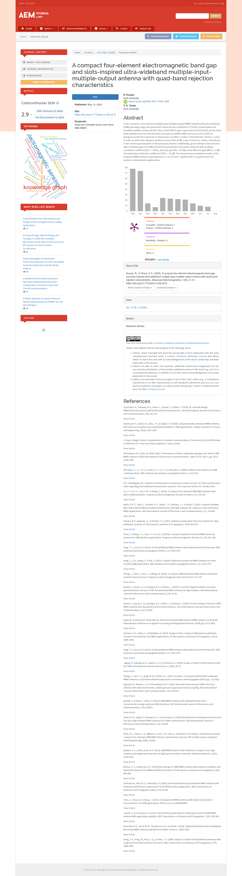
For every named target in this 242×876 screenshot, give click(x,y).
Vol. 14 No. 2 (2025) (106, 52)
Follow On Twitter (188, 36)
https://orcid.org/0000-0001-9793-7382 (149, 101)
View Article (129, 418)
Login (123, 29)
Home (29, 29)
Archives (88, 52)
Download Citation (166, 287)
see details (163, 259)
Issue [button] (103, 29)
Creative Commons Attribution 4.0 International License (182, 342)
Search (215, 16)
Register (145, 29)
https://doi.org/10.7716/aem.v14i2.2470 (95, 114)
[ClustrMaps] (43, 329)
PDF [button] (95, 97)
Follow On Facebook (160, 36)
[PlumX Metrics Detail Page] (134, 227)
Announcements (77, 29)
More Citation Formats (139, 287)
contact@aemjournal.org (211, 3)
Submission (34, 76)
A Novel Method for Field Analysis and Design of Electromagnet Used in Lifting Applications (42, 222)
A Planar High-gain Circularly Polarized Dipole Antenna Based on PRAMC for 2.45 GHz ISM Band (43, 302)
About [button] (48, 29)
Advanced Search (212, 21)
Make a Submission (43, 82)
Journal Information (40, 69)
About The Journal (39, 62)
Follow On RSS (213, 36)
